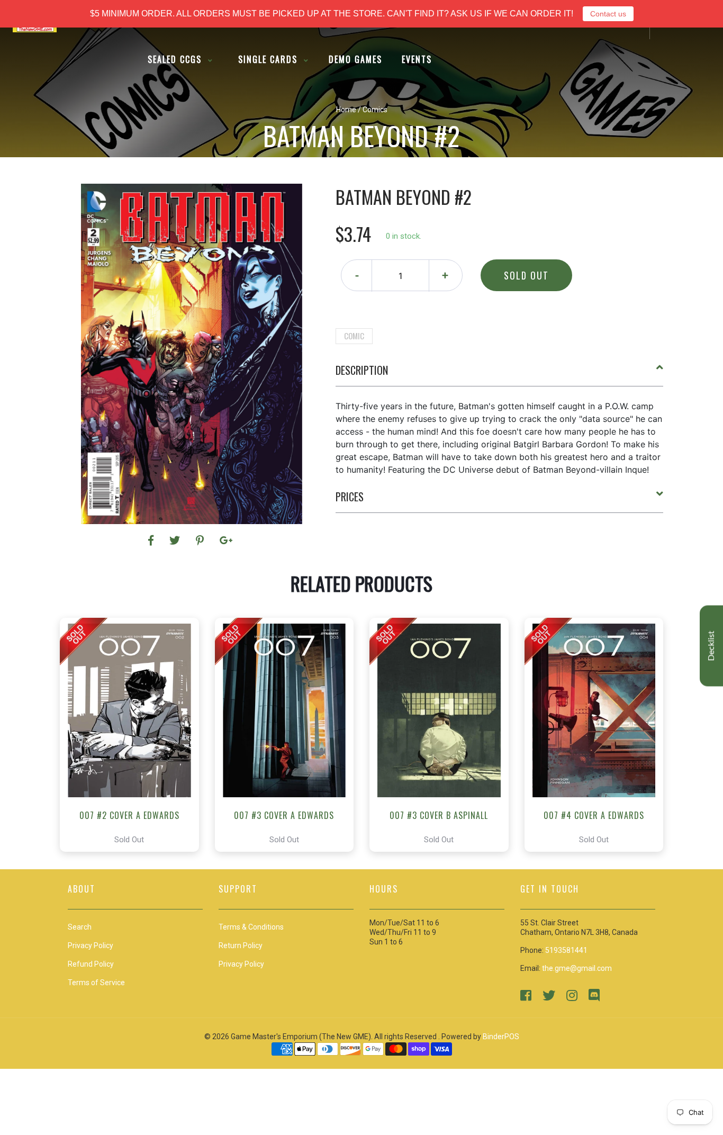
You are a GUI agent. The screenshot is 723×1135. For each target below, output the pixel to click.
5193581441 (566, 950)
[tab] (500, 374)
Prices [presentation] (350, 497)
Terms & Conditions (251, 927)
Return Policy (241, 945)
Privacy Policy (241, 964)
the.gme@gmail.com (577, 968)
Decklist (711, 646)
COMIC (354, 335)
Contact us (608, 14)
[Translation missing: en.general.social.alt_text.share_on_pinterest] (201, 540)
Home (346, 109)
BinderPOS (501, 1036)
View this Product (134, 734)
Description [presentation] (362, 370)
